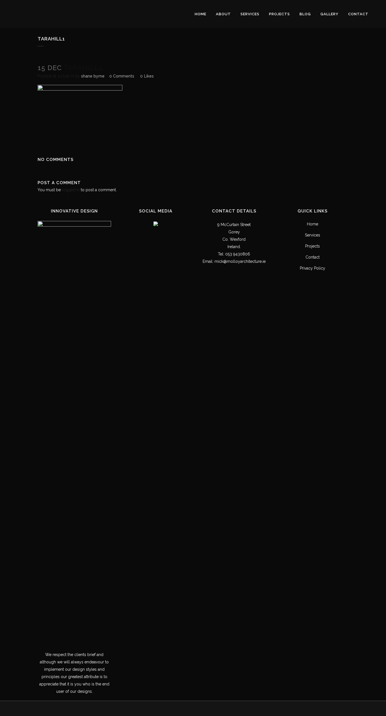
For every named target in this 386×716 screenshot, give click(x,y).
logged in (71, 190)
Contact (312, 257)
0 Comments (121, 76)
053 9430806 (237, 254)
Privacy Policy (312, 268)
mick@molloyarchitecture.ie (240, 261)
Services (312, 235)
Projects (312, 246)
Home (312, 224)
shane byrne (93, 76)
